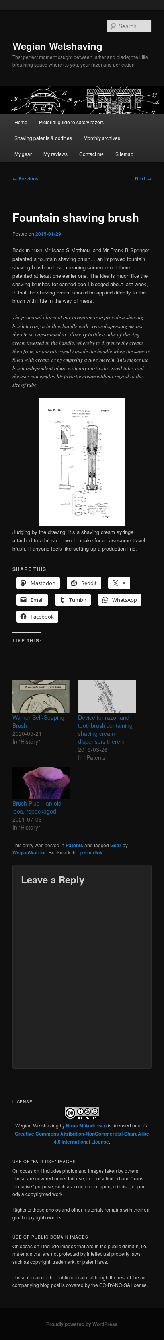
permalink (91, 852)
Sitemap (124, 153)
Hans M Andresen (86, 1125)
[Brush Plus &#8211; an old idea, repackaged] (41, 783)
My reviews (55, 153)
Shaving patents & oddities (43, 137)
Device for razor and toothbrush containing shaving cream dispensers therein (105, 729)
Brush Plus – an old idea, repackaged (36, 807)
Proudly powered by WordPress (82, 1324)
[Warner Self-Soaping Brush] (41, 696)
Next (143, 178)
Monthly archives (102, 137)
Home (20, 122)
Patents (74, 845)
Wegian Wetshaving (57, 46)
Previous (25, 178)
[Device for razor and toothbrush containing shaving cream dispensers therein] (107, 696)
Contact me (91, 153)
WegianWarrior (29, 852)
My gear (23, 153)
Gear (115, 845)
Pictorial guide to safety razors (71, 122)
